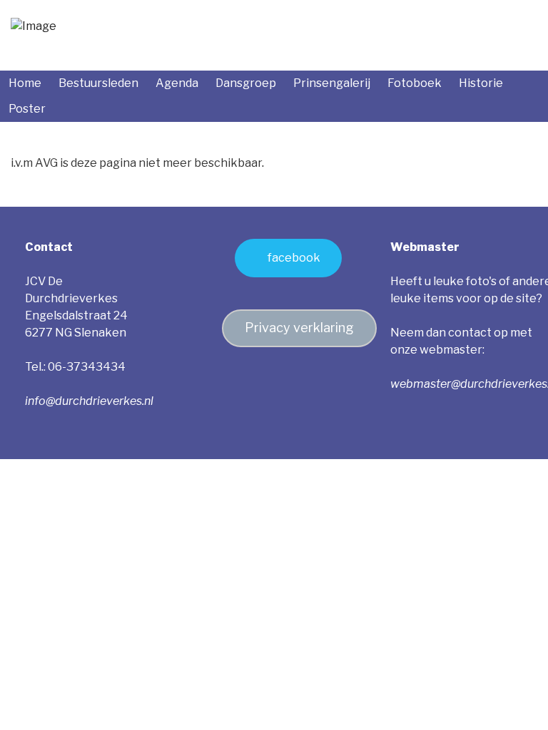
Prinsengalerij (331, 83)
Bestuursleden (98, 83)
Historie (481, 83)
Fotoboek (414, 83)
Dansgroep (245, 83)
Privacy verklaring (299, 327)
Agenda (177, 83)
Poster (27, 108)
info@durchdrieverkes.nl (89, 401)
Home (25, 83)
